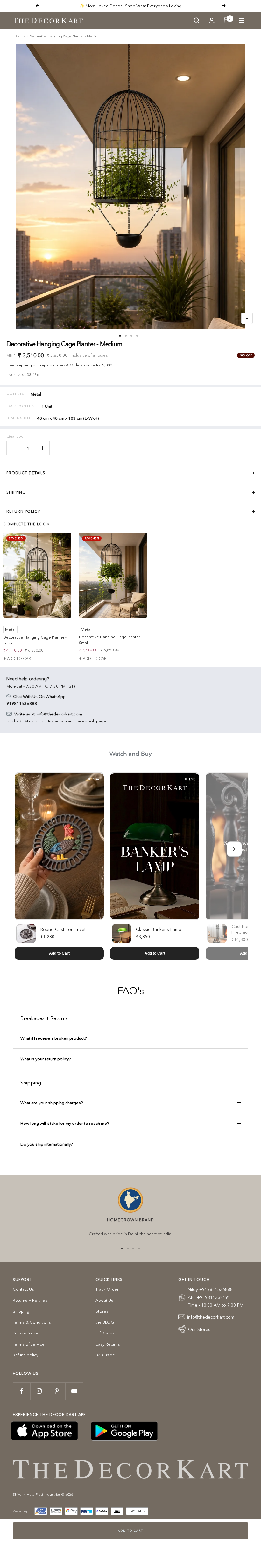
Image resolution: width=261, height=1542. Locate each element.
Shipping (21, 1311)
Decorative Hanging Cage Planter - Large (35, 640)
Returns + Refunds (30, 1300)
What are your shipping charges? (51, 1102)
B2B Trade (105, 1354)
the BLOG (104, 1322)
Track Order (107, 1289)
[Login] (211, 20)
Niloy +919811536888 (210, 1289)
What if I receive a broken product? (53, 1038)
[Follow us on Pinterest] (56, 1391)
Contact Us (23, 1289)
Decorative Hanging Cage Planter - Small (110, 640)
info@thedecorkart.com (59, 713)
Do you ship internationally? (46, 1144)
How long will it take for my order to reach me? (64, 1123)
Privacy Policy (25, 1332)
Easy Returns (107, 1344)
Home (20, 36)
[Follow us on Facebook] (21, 1391)
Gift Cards (105, 1332)
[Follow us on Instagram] (39, 1391)
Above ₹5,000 (154, 5)
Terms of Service (29, 1344)
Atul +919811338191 (209, 1297)
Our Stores (199, 1329)
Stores (102, 1311)
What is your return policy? (45, 1058)
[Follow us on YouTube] (74, 1391)
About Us (104, 1300)
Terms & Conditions (32, 1322)
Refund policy (25, 1354)
